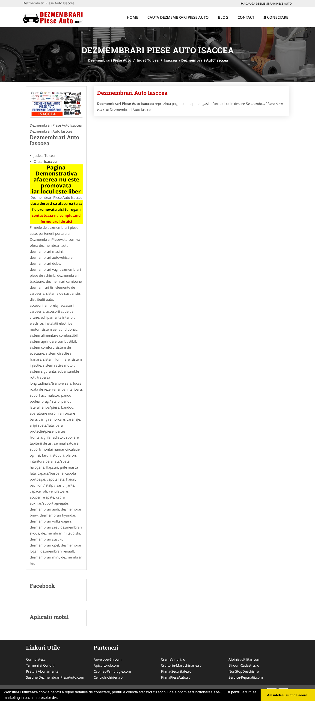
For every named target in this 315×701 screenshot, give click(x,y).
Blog (223, 17)
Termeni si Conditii (40, 665)
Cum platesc (35, 659)
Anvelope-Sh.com (108, 659)
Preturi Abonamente (42, 671)
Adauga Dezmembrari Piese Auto (267, 4)
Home (132, 17)
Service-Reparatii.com (246, 677)
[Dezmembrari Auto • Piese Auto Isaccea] (56, 104)
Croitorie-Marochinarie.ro (181, 665)
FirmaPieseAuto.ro (175, 677)
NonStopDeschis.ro (244, 671)
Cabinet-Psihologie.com (112, 671)
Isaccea (170, 60)
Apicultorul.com (106, 665)
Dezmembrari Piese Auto (109, 60)
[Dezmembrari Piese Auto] (53, 16)
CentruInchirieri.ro (108, 677)
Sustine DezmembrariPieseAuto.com (55, 677)
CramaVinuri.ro (173, 659)
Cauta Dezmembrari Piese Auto (178, 17)
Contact (246, 17)
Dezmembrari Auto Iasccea (132, 92)
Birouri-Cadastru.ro (244, 665)
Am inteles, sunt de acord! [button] (288, 695)
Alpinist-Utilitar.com (244, 659)
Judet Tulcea (148, 60)
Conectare (277, 17)
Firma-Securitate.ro (176, 671)
